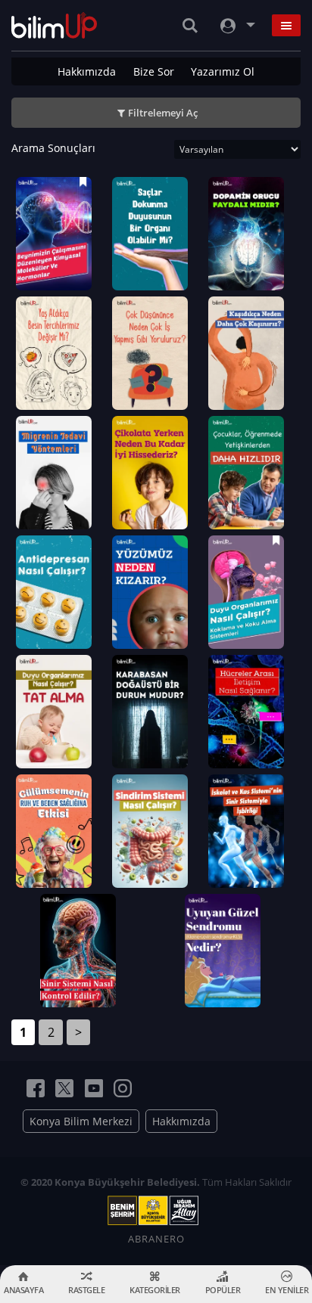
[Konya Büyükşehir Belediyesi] (156, 1211)
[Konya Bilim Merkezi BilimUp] (54, 25)
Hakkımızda (87, 71)
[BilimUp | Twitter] (64, 1088)
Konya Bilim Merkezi (81, 1121)
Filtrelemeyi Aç (163, 112)
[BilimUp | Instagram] (123, 1088)
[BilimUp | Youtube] (94, 1088)
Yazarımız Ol (222, 71)
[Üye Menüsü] (236, 25)
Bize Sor (153, 71)
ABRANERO (156, 1239)
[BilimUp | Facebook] (35, 1088)
